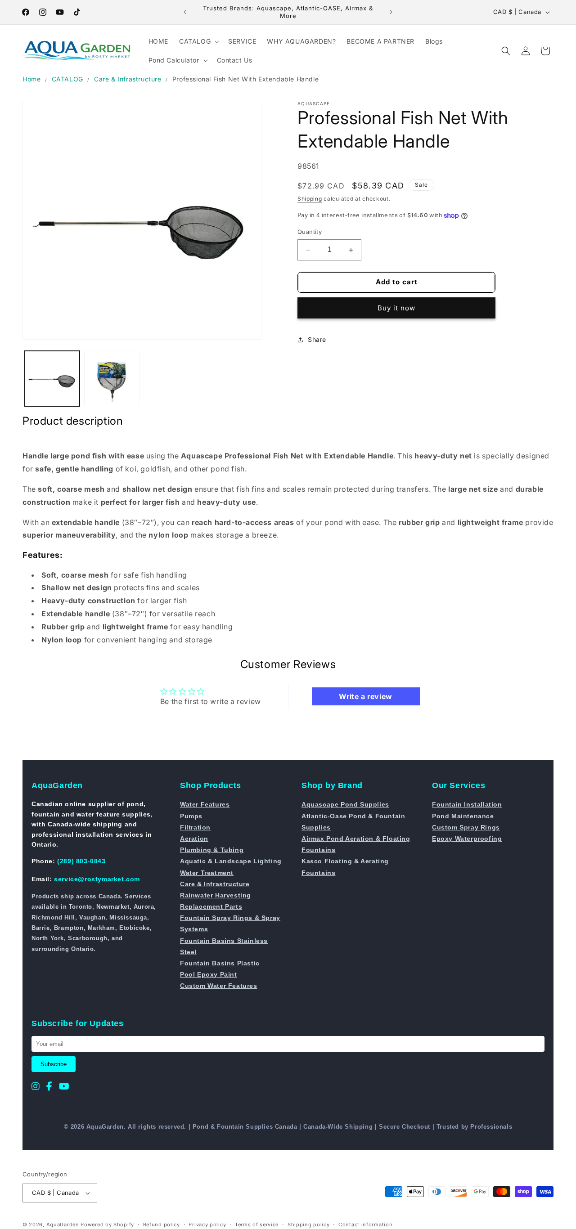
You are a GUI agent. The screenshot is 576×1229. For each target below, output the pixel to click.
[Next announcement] (391, 12)
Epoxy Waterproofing (467, 838)
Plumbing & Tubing (211, 849)
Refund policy (161, 1224)
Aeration (194, 838)
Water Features (205, 804)
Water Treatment (207, 872)
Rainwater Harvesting (215, 895)
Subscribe (53, 1064)
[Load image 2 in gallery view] (111, 378)
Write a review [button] (365, 696)
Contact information (365, 1224)
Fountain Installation (467, 804)
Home (31, 79)
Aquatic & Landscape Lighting (231, 861)
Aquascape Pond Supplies (345, 804)
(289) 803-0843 (81, 861)
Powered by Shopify (107, 1224)
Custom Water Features (218, 985)
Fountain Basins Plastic (220, 963)
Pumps (191, 816)
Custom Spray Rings (466, 827)
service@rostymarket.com (97, 879)
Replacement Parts (211, 906)
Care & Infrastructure (128, 79)
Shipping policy (309, 1224)
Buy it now (396, 308)
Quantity (309, 232)
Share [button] (317, 340)
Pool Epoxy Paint (208, 974)
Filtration (195, 827)
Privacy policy (207, 1224)
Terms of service (257, 1224)
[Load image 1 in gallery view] (52, 378)
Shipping (309, 198)
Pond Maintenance (463, 816)
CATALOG (67, 79)
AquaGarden (62, 1224)
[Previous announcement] (185, 12)
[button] (198, 41)
